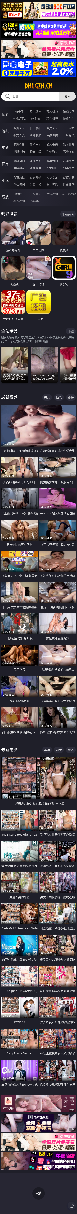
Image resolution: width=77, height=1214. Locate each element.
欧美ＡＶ (52, 128)
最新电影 (9, 749)
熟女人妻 (19, 135)
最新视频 (9, 397)
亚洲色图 (35, 161)
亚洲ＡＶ (19, 128)
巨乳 (59, 397)
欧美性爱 (69, 144)
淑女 (59, 750)
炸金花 (35, 118)
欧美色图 (52, 161)
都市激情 (19, 177)
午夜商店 (35, 194)
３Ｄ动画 (69, 128)
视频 (5, 131)
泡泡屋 (35, 201)
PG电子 (19, 111)
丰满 (47, 750)
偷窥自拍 (19, 161)
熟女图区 (52, 168)
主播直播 (52, 135)
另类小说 (35, 184)
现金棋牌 (52, 118)
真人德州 (35, 111)
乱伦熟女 (52, 151)
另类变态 (69, 151)
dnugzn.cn (39, 86)
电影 (5, 147)
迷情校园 (19, 184)
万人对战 (52, 111)
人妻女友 (52, 177)
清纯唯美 (35, 168)
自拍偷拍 (35, 128)
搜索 (67, 96)
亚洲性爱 (19, 144)
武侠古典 (69, 177)
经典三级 (35, 151)
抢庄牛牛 (69, 118)
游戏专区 (69, 111)
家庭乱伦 (35, 177)
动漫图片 (69, 161)
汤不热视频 (69, 194)
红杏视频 (19, 201)
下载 (71, 331)
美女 (47, 397)
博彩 (5, 114)
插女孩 (19, 194)
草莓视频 (52, 194)
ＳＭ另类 (69, 135)
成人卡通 (52, 144)
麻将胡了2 (19, 118)
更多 (71, 397)
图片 (5, 164)
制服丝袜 (19, 151)
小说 (5, 180)
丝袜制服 (35, 135)
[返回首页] (72, 1206)
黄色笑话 (52, 184)
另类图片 (69, 168)
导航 (5, 197)
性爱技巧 (69, 184)
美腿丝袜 (19, 168)
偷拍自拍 (35, 144)
